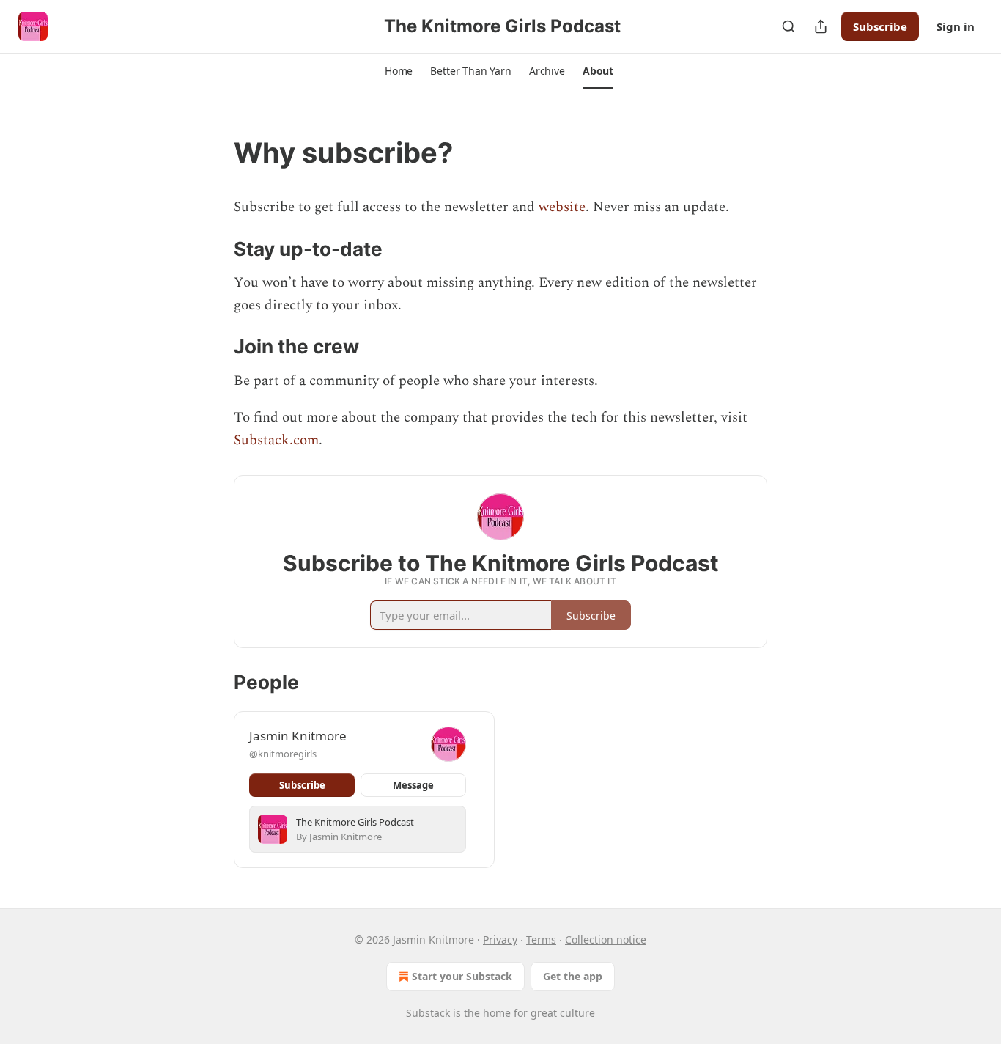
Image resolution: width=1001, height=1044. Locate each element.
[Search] (788, 26)
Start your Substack (462, 976)
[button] (398, 71)
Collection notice (605, 939)
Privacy (500, 939)
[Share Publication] (820, 26)
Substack (428, 1013)
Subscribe (880, 26)
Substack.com (276, 440)
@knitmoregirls (283, 753)
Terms (541, 939)
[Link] (213, 152)
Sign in (956, 26)
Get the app (572, 976)
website (562, 207)
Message (413, 785)
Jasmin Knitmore (298, 735)
